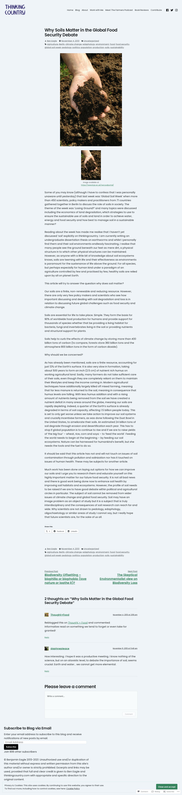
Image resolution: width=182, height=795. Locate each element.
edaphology (89, 44)
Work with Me (96, 10)
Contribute (156, 10)
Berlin (62, 44)
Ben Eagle (52, 40)
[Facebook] (168, 10)
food (112, 44)
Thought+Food (60, 614)
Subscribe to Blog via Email (27, 728)
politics (76, 47)
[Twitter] (172, 10)
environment (102, 44)
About (85, 10)
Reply (47, 637)
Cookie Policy (73, 788)
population (86, 47)
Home (70, 10)
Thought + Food (78, 622)
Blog (77, 10)
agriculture (52, 44)
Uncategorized (91, 40)
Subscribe (11, 747)
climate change (73, 44)
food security (122, 44)
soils (107, 47)
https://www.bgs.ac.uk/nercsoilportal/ (97, 185)
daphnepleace (60, 648)
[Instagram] (176, 10)
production (98, 47)
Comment (129, 714)
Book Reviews (142, 10)
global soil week (53, 47)
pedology (67, 47)
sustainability (117, 47)
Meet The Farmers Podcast (119, 10)
